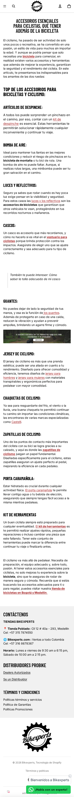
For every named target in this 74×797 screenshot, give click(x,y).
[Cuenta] (60, 6)
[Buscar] (13, 6)
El (51, 526)
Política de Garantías (17, 704)
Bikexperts (28, 762)
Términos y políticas (37, 770)
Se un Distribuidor (15, 679)
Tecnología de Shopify (48, 762)
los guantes (51, 312)
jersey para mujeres (31, 377)
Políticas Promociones (17, 709)
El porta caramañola (38, 490)
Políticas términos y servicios (22, 699)
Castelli (16, 422)
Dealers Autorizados (16, 672)
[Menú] (4, 6)
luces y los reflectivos (45, 200)
